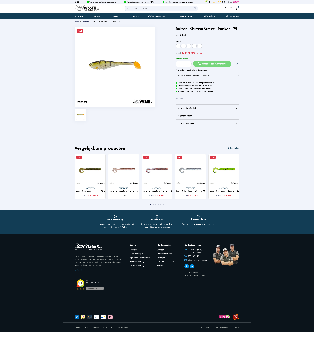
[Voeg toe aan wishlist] (236, 64)
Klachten (161, 265)
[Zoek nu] (195, 8)
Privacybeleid (123, 327)
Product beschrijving (188, 108)
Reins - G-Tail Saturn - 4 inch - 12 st (90, 191)
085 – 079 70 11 (195, 256)
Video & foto (209, 16)
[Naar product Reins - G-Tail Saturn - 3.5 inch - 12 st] (157, 169)
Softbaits (85, 22)
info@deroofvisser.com (197, 260)
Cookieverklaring (137, 265)
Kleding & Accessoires (157, 16)
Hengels (97, 16)
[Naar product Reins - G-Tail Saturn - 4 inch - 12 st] (90, 169)
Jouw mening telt (137, 253)
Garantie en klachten (166, 261)
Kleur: (178, 41)
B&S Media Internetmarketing (227, 327)
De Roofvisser (95, 327)
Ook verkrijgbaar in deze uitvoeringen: (192, 70)
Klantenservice (232, 16)
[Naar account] (225, 8)
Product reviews (186, 123)
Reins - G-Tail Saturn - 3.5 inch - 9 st (123, 191)
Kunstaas (79, 16)
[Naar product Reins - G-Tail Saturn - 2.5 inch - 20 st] (224, 169)
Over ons (133, 249)
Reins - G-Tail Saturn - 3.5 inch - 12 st (157, 191)
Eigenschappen (185, 115)
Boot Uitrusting (185, 16)
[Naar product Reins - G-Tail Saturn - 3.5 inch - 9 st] (123, 169)
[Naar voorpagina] (87, 8)
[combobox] (161, 8)
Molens (116, 16)
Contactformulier (164, 253)
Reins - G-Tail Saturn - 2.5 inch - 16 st (190, 191)
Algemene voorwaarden (140, 257)
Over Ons (81, 270)
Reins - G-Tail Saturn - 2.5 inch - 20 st (224, 191)
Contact (160, 249)
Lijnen (134, 16)
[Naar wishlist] (231, 8)
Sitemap (109, 327)
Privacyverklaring (137, 261)
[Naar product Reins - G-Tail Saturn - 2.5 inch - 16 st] (190, 169)
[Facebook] (186, 266)
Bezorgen (161, 257)
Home (77, 22)
